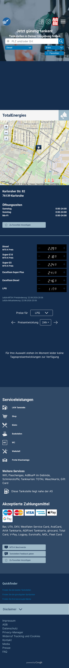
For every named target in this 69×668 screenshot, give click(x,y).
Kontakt (7, 640)
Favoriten (54, 53)
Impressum (9, 620)
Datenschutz (10, 628)
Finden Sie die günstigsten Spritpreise (18, 594)
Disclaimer (9, 609)
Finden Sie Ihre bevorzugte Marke (16, 599)
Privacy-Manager (12, 632)
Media (6, 644)
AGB (5, 624)
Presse (6, 647)
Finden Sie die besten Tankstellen (16, 590)
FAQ (4, 651)
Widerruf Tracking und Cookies (21, 636)
